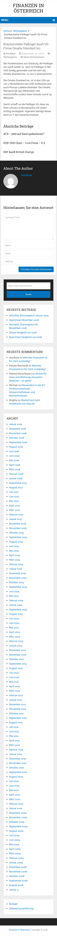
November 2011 (17, 709)
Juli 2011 (13, 727)
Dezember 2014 (17, 573)
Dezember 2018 (17, 428)
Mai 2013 (14, 627)
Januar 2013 (15, 645)
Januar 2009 (16, 862)
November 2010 (18, 763)
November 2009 (18, 817)
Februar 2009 (16, 858)
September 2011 (18, 718)
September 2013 (18, 609)
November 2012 (17, 654)
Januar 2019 (15, 424)
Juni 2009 (14, 840)
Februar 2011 (16, 749)
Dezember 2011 (17, 704)
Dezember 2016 (17, 523)
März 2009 (15, 853)
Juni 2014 (14, 591)
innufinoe (10, 53)
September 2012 (18, 663)
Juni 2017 (14, 496)
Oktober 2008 (16, 876)
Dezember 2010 (17, 758)
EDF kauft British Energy (18, 152)
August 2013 (16, 614)
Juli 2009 (14, 835)
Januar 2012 (15, 700)
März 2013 (14, 636)
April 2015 (14, 555)
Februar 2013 (16, 641)
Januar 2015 (15, 568)
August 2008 (16, 885)
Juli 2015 (14, 546)
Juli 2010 (14, 781)
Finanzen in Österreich (28, 8)
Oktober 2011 (16, 713)
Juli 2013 (14, 618)
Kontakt (13, 904)
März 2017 (14, 510)
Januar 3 (13, 889)
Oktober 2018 (16, 437)
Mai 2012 (14, 681)
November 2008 (18, 871)
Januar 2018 (15, 478)
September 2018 (18, 442)
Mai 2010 (14, 790)
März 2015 (14, 559)
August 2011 (16, 722)
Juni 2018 (14, 456)
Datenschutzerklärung (21, 908)
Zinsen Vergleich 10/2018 (23, 332)
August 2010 (16, 776)
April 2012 (14, 686)
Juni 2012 (14, 677)
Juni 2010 (14, 785)
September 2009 (18, 826)
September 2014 (18, 587)
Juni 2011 (14, 731)
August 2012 (16, 668)
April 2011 (14, 740)
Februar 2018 (16, 474)
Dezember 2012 (17, 650)
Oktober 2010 (16, 767)
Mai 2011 (13, 736)
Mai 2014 (14, 596)
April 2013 (14, 632)
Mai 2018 (14, 460)
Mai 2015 (14, 550)
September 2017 (18, 483)
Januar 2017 (15, 519)
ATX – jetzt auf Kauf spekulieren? (23, 134)
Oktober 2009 (16, 822)
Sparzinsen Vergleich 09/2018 (25, 337)
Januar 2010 (15, 808)
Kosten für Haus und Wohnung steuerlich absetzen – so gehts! (28, 377)
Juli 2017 (14, 492)
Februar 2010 (16, 803)
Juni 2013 (14, 623)
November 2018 (18, 433)
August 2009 (16, 831)
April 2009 (14, 849)
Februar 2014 (16, 600)
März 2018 (14, 469)
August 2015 (16, 541)
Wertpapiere (10, 57)
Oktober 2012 (16, 659)
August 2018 (16, 446)
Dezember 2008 (18, 867)
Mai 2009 (14, 844)
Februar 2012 (16, 695)
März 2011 (14, 745)
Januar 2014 (15, 605)
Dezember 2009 (17, 812)
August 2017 (16, 487)
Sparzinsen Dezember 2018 (24, 320)
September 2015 (18, 537)
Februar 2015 (16, 564)
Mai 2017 (14, 501)
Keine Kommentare (34, 57)
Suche (28, 294)
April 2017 (14, 505)
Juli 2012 (14, 672)
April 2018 (14, 465)
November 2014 (17, 578)
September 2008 (18, 880)
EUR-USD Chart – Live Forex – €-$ (24, 143)
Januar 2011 (15, 754)
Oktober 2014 (16, 582)
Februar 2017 (16, 514)
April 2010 (14, 794)
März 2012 (14, 690)
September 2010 (18, 772)
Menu (4, 20)
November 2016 (18, 528)
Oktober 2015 (16, 532)
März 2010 (14, 799)
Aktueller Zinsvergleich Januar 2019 (28, 315)
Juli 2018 (14, 451)
